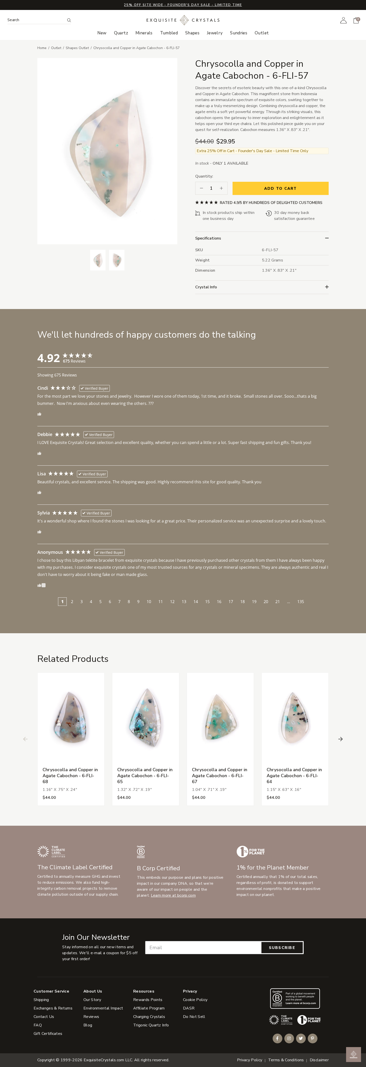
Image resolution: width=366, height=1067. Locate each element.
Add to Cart (280, 188)
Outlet (56, 48)
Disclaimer (319, 1060)
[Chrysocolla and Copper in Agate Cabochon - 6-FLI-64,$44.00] (295, 717)
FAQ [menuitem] (38, 1025)
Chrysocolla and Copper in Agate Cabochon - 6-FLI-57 (136, 48)
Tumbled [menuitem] (169, 33)
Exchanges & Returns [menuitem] (53, 1008)
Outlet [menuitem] (262, 33)
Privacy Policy (249, 1060)
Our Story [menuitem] (92, 1000)
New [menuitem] (102, 33)
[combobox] (36, 20)
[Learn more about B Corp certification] (295, 998)
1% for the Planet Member (273, 868)
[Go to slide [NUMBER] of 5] (25, 739)
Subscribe (282, 947)
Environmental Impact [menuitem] (103, 1008)
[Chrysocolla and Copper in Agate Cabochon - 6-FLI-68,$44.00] (71, 717)
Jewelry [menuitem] (215, 33)
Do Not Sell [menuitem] (194, 1016)
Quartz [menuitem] (121, 33)
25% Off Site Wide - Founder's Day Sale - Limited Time (183, 5)
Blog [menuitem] (87, 1025)
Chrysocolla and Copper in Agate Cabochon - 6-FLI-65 (145, 776)
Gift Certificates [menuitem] (48, 1033)
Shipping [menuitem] (41, 1000)
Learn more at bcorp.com (173, 895)
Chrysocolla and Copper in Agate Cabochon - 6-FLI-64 (294, 776)
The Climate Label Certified (75, 867)
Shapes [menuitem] (192, 33)
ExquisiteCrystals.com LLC (108, 1060)
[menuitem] (343, 20)
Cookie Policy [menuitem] (195, 1000)
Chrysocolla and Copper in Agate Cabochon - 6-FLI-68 (70, 776)
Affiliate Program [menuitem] (149, 1008)
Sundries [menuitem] (238, 33)
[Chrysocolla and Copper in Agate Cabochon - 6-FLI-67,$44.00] (220, 717)
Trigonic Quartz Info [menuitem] (151, 1025)
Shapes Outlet (77, 48)
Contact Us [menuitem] (44, 1016)
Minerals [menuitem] (144, 33)
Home (42, 48)
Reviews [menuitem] (91, 1016)
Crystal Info (206, 287)
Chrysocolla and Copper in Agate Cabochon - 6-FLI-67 (219, 776)
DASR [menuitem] (188, 1008)
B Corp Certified (158, 868)
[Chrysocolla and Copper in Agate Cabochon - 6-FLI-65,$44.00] (145, 717)
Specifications (208, 238)
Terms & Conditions (286, 1060)
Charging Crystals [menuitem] (149, 1016)
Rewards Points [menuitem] (147, 1000)
